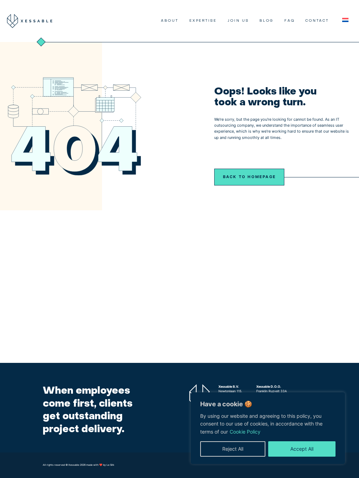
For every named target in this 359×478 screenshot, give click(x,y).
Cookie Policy (245, 431)
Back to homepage (249, 177)
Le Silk (110, 464)
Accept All (301, 448)
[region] (268, 428)
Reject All (232, 448)
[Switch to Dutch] (345, 20)
